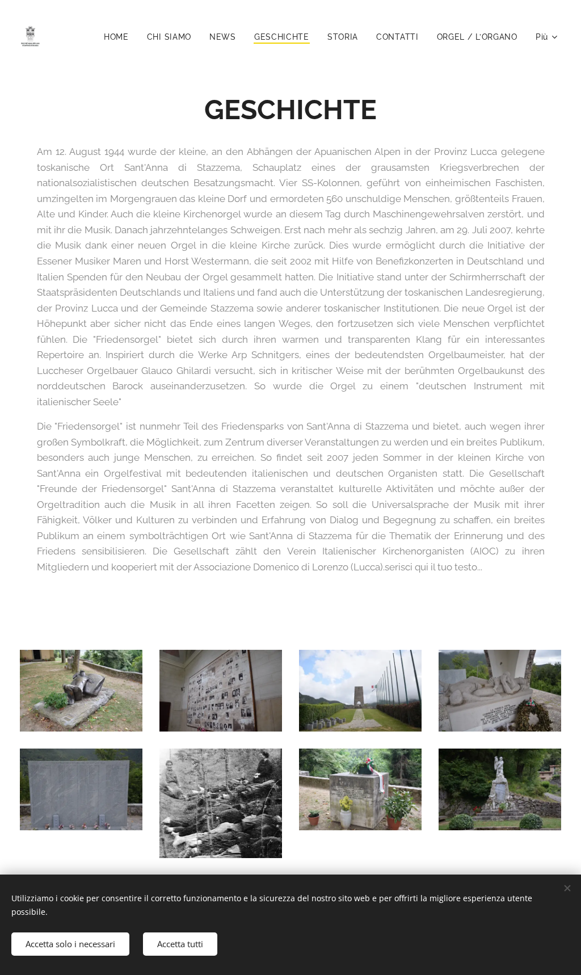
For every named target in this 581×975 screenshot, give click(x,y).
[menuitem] (119, 37)
